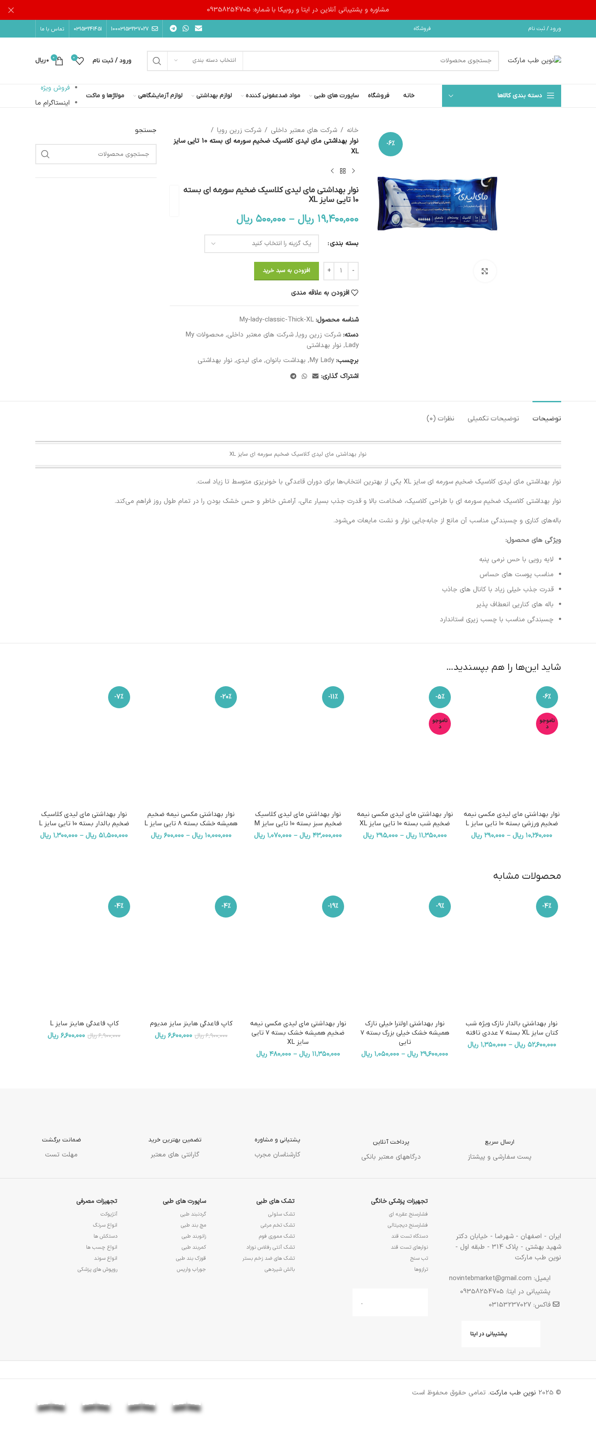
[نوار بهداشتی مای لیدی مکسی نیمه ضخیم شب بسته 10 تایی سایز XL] (405, 744)
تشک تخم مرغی (278, 1225)
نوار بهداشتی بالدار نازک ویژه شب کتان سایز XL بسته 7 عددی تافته (512, 1028)
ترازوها (421, 1269)
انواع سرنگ (105, 1225)
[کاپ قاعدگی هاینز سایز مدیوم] (191, 953)
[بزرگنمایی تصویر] (485, 271)
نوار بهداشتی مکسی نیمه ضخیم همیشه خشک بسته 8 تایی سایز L (191, 819)
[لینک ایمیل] (198, 29)
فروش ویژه (55, 88)
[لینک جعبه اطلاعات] (500, 1133)
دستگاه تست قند (409, 1236)
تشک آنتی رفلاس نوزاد (270, 1247)
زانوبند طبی (194, 1236)
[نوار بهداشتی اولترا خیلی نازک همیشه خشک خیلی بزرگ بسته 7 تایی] (405, 953)
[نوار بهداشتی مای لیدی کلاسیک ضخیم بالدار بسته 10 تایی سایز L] (84, 744)
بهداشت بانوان (286, 360)
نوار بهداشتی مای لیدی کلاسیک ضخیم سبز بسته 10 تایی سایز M (298, 819)
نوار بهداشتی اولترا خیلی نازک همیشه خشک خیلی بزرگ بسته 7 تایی (405, 1033)
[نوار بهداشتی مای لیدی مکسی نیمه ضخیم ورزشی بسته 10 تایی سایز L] (512, 744)
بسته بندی (344, 243)
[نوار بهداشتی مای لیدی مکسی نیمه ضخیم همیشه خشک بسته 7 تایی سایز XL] (298, 953)
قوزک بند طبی (191, 1258)
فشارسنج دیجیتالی (408, 1225)
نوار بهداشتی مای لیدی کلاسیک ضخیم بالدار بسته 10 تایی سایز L (84, 819)
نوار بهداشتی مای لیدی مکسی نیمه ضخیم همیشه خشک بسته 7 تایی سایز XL (298, 1033)
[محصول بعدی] (332, 171)
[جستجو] (157, 61)
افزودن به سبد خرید (286, 270)
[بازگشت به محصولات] (342, 171)
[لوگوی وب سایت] (534, 61)
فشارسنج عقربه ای (408, 1214)
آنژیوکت (109, 1214)
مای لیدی (249, 360)
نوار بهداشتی (324, 345)
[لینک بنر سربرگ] (298, 10)
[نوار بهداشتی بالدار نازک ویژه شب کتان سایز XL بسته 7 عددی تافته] (512, 953)
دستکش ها (105, 1236)
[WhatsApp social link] (186, 29)
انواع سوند (105, 1258)
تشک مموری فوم (277, 1236)
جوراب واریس (191, 1269)
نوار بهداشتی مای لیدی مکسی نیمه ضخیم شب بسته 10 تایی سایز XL (405, 819)
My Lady (321, 360)
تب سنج (419, 1258)
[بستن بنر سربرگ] (11, 10)
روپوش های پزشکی (97, 1269)
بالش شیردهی (280, 1269)
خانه (353, 130)
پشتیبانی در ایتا (488, 1333)
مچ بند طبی (193, 1225)
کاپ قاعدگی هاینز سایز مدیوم (191, 1023)
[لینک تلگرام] (173, 29)
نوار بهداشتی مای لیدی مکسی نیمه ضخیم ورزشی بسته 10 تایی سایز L (512, 819)
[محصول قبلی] (353, 171)
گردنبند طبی (193, 1214)
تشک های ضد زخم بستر (268, 1258)
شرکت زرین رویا (239, 130)
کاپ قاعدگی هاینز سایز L (84, 1023)
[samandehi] (278, 1404)
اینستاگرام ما (52, 103)
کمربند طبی (194, 1247)
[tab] (546, 414)
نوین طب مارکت (513, 1393)
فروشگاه (422, 29)
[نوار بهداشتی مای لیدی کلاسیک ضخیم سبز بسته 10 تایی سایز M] (298, 744)
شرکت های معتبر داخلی (304, 130)
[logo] (232, 1405)
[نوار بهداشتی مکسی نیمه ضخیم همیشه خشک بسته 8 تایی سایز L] (191, 744)
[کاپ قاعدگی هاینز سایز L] (84, 953)
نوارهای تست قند (409, 1247)
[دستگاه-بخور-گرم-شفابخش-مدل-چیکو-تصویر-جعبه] (96, 267)
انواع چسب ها (101, 1247)
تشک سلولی (281, 1214)
